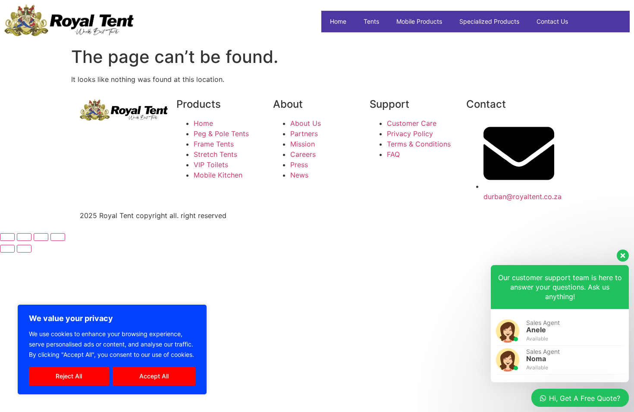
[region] (112, 349)
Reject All (69, 376)
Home (338, 21)
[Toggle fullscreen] (24, 237)
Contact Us (552, 21)
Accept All (154, 376)
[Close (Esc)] (57, 237)
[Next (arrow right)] (24, 249)
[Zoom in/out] (7, 237)
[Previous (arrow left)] (7, 249)
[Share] (41, 237)
